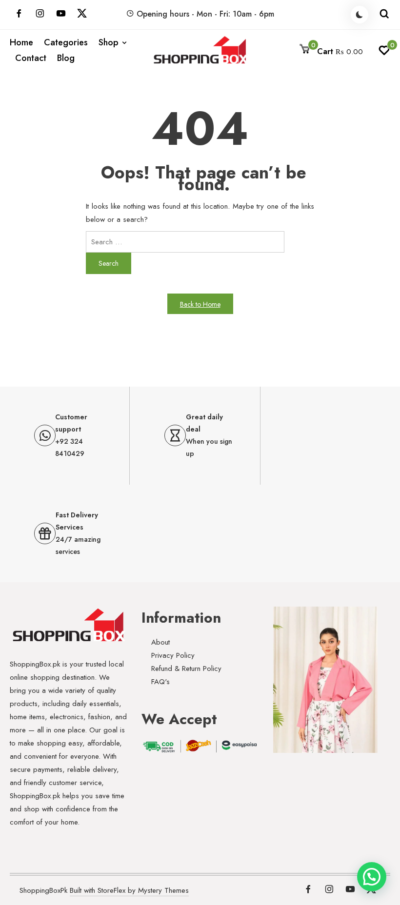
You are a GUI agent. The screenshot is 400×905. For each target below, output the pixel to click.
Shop (109, 42)
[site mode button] (359, 14)
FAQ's (160, 681)
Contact (30, 58)
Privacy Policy (173, 655)
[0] (384, 53)
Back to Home (200, 304)
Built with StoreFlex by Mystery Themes (129, 890)
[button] (371, 876)
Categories (66, 42)
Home (21, 42)
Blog (66, 58)
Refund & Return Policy (186, 668)
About (160, 642)
